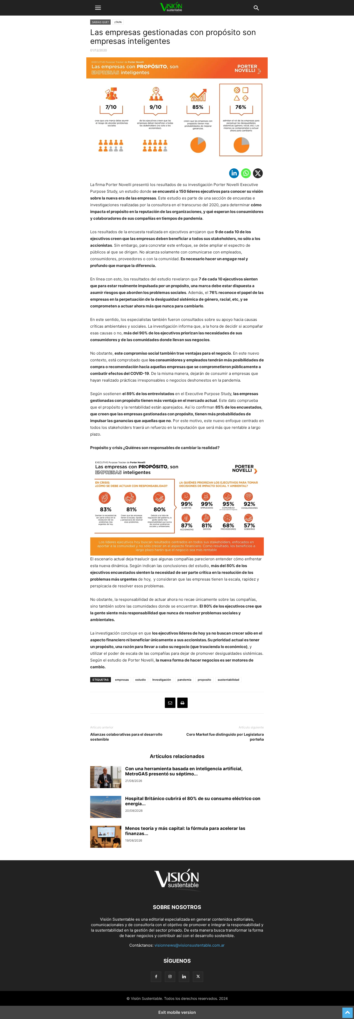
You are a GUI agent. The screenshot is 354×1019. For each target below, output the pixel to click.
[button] (98, 8)
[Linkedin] (234, 174)
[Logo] (177, 891)
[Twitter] (198, 976)
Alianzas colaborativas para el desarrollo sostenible (126, 736)
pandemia (184, 679)
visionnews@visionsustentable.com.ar (189, 945)
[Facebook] (156, 976)
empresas (122, 679)
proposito (204, 679)
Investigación (161, 679)
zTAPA (118, 22)
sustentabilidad (228, 679)
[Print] (182, 703)
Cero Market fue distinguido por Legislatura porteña (225, 736)
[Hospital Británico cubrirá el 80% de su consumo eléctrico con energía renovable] (105, 807)
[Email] (170, 703)
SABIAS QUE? (100, 22)
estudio (140, 679)
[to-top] (347, 1010)
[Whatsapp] (245, 174)
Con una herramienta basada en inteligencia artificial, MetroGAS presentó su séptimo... (183, 771)
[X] (257, 174)
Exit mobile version (177, 1012)
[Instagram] (170, 976)
